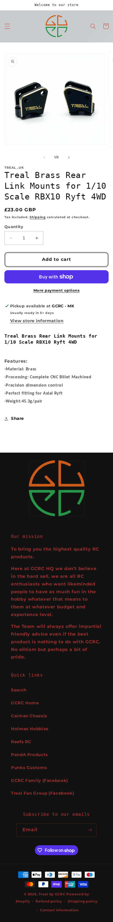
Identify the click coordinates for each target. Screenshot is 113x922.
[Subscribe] (89, 830)
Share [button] (17, 418)
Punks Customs (29, 767)
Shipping (38, 217)
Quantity (13, 227)
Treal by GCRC (52, 894)
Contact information (59, 910)
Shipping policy (82, 901)
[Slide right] (69, 157)
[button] (7, 26)
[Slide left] (44, 157)
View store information (37, 320)
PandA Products (29, 754)
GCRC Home (25, 703)
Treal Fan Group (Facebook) (42, 793)
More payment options (56, 290)
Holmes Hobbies (30, 728)
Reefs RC (21, 741)
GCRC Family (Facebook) (39, 780)
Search (19, 690)
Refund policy (49, 901)
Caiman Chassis (29, 715)
